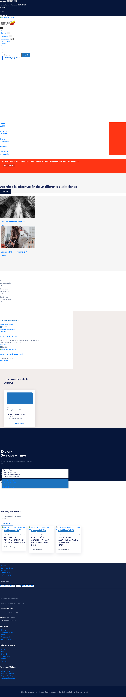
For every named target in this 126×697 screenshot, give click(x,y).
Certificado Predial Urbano (11, 475)
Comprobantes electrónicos (12, 485)
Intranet (3, 566)
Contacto (4, 46)
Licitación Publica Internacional (13, 221)
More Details (4, 345)
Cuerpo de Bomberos (8, 678)
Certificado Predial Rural (11, 477)
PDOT (9, 408)
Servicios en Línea (7, 568)
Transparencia (5, 573)
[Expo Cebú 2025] (8, 329)
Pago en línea (7, 470)
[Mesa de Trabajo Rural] (8, 349)
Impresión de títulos (9, 483)
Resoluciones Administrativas (14, 535)
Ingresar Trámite (8, 480)
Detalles (2, 225)
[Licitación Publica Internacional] (17, 207)
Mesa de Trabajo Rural (11, 354)
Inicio (3, 649)
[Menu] (10, 36)
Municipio (4, 654)
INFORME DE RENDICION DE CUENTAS (16, 415)
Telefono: (8, 617)
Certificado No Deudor (10, 472)
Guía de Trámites (6, 575)
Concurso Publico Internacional (14, 252)
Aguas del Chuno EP (7, 673)
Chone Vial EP (5, 671)
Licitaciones (5, 39)
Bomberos (4, 147)
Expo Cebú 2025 (8, 336)
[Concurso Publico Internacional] (18, 237)
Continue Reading (9, 547)
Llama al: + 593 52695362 (8, 1)
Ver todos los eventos (7, 324)
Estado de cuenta (8, 487)
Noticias (3, 659)
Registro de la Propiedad (9, 676)
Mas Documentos (20, 423)
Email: (8, 620)
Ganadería (3, 331)
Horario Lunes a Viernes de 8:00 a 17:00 (13, 5)
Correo (3, 570)
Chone (3, 652)
